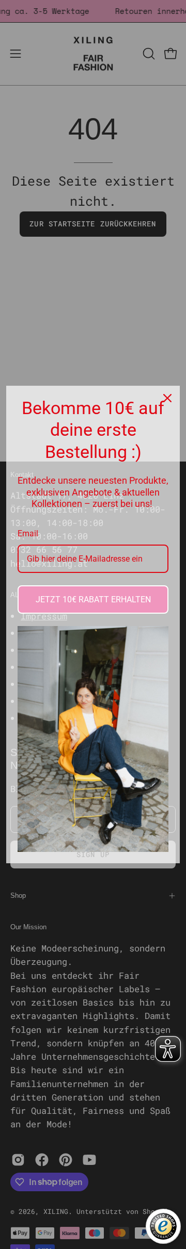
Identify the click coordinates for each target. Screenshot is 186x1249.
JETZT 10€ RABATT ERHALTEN (93, 599)
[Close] (167, 398)
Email (28, 533)
